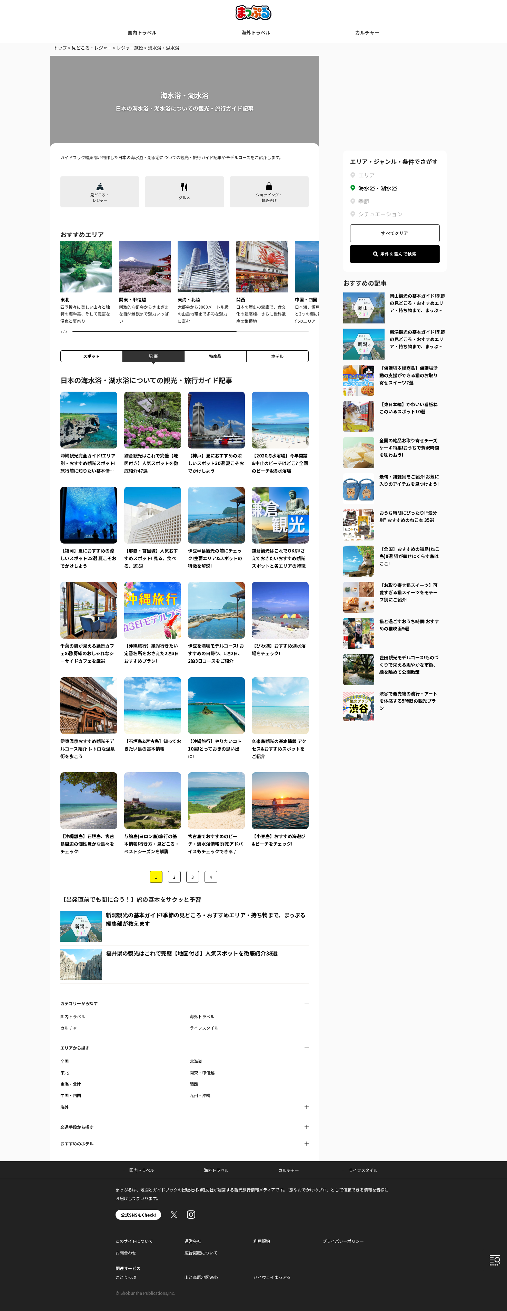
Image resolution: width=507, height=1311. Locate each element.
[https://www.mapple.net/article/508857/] (358, 658)
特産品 (215, 356)
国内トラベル (142, 32)
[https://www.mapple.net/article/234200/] (358, 550)
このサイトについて (134, 1241)
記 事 (153, 356)
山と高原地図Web (201, 1277)
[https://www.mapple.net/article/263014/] (358, 441)
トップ (60, 47)
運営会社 (193, 1241)
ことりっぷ (126, 1277)
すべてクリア (394, 233)
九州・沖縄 (200, 1095)
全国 (64, 1061)
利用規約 (262, 1241)
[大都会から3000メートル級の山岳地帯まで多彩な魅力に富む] (203, 282)
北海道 (196, 1061)
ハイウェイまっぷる (272, 1277)
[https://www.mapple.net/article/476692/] (358, 369)
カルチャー (367, 32)
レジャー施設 (130, 47)
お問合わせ (126, 1253)
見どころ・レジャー (92, 47)
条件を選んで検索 (398, 253)
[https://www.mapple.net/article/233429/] (358, 622)
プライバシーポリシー (343, 1241)
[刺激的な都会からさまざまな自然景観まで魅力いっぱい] (145, 282)
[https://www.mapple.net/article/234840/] (358, 405)
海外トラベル (255, 32)
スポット (91, 356)
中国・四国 (70, 1095)
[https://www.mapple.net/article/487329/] (358, 586)
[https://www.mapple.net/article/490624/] (358, 694)
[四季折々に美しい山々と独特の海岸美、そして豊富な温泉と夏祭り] (86, 282)
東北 (64, 1072)
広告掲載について (201, 1253)
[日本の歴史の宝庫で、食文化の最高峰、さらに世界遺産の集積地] (262, 282)
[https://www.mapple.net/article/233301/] (358, 513)
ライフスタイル (204, 1028)
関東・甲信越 (202, 1072)
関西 (194, 1084)
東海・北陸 (70, 1084)
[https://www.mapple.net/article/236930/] (358, 477)
